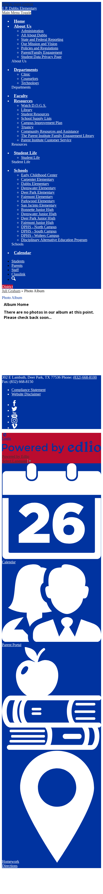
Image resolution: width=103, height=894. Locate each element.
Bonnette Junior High (37, 210)
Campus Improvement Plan (41, 123)
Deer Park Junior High (38, 218)
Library (26, 110)
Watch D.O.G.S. (33, 105)
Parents (17, 265)
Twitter (14, 409)
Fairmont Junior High (37, 223)
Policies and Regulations (39, 48)
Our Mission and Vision (39, 44)
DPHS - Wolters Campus (40, 235)
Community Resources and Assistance (50, 131)
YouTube (14, 414)
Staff (15, 270)
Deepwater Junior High (39, 214)
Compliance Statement (28, 390)
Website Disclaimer (26, 394)
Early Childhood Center (39, 175)
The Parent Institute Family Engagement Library (57, 136)
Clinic (25, 74)
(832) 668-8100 (85, 377)
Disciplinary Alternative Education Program (54, 240)
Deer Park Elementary (38, 192)
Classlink (18, 274)
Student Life (30, 157)
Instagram (14, 420)
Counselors (29, 79)
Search (13, 278)
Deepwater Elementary (38, 188)
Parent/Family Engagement (41, 52)
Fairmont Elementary (37, 197)
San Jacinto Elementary (39, 205)
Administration (32, 31)
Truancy (27, 127)
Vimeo (14, 426)
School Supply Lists (36, 118)
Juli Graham (11, 291)
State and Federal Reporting (42, 39)
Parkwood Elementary (38, 201)
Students (17, 261)
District (7, 287)
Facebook (14, 403)
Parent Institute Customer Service (46, 140)
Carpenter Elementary (37, 179)
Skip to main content (17, 4)
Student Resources (35, 114)
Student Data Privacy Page (41, 57)
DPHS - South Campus (39, 231)
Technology (30, 83)
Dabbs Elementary (35, 184)
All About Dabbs (34, 35)
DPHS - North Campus (39, 227)
